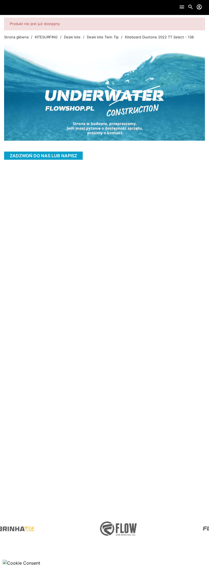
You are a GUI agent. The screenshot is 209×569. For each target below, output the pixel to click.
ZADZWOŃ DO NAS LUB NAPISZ (43, 155)
